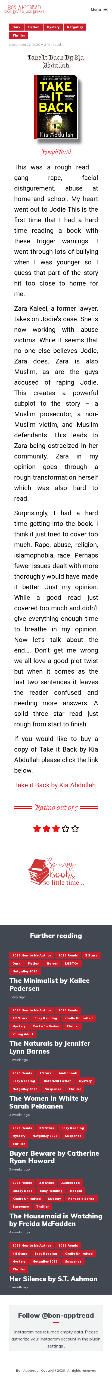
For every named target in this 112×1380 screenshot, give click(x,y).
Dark (16, 27)
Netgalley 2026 (25, 971)
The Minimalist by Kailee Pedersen (49, 984)
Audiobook (68, 1073)
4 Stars (45, 1073)
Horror (52, 963)
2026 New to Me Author (32, 955)
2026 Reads (68, 955)
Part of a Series (46, 1026)
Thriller (19, 35)
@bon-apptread (68, 1315)
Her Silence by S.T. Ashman (53, 1279)
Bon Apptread (27, 1370)
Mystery (53, 27)
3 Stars (91, 955)
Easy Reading (46, 1018)
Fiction (33, 27)
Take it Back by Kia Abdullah (55, 785)
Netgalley (75, 27)
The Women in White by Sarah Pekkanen (48, 1102)
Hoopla (76, 1191)
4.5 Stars (20, 1018)
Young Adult (23, 1034)
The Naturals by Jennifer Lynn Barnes (49, 1047)
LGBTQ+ (72, 963)
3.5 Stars (46, 1128)
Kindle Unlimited (78, 1018)
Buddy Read (23, 1191)
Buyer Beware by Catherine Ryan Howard (54, 1157)
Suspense (53, 1089)
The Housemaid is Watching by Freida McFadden (55, 1220)
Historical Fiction (56, 1081)
